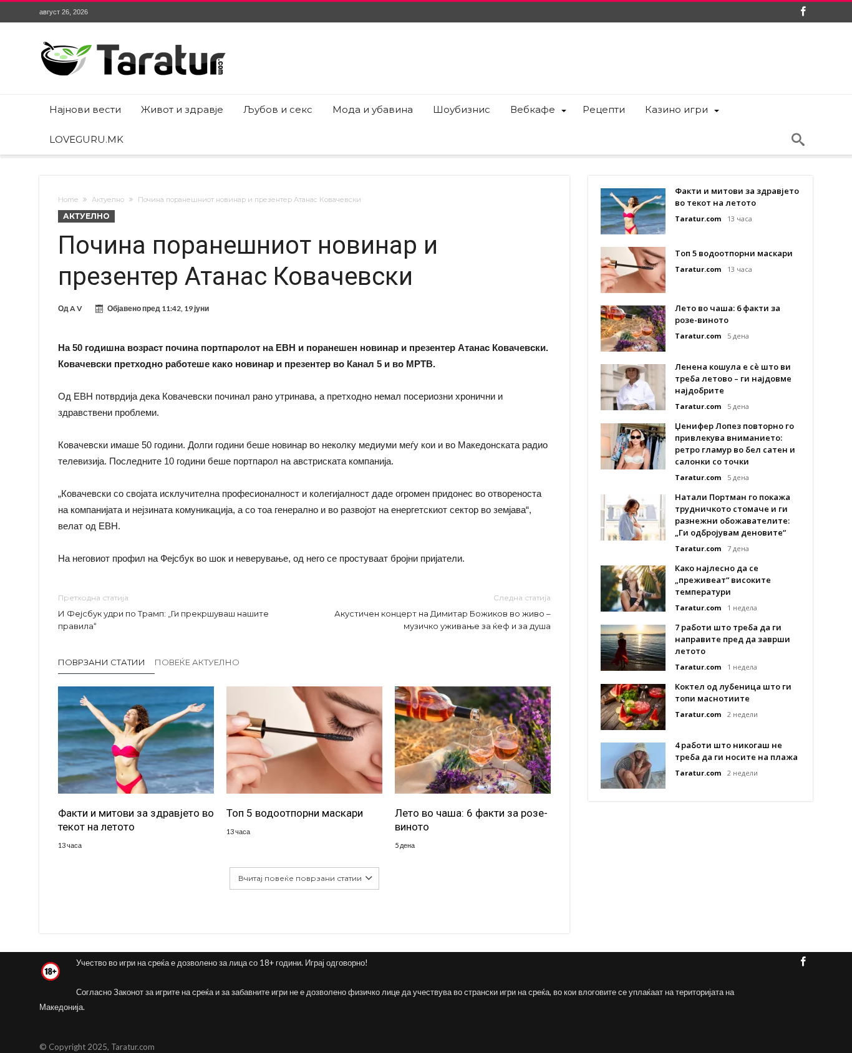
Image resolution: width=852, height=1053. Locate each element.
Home (68, 199)
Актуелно (108, 199)
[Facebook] (803, 12)
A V (76, 308)
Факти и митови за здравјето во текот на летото (136, 820)
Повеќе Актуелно (197, 662)
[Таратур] (132, 41)
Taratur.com (698, 218)
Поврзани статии (101, 662)
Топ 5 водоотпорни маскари (294, 813)
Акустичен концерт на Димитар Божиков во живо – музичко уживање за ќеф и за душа (442, 612)
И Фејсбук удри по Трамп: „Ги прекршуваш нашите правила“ (163, 612)
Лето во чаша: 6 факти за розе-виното (471, 820)
